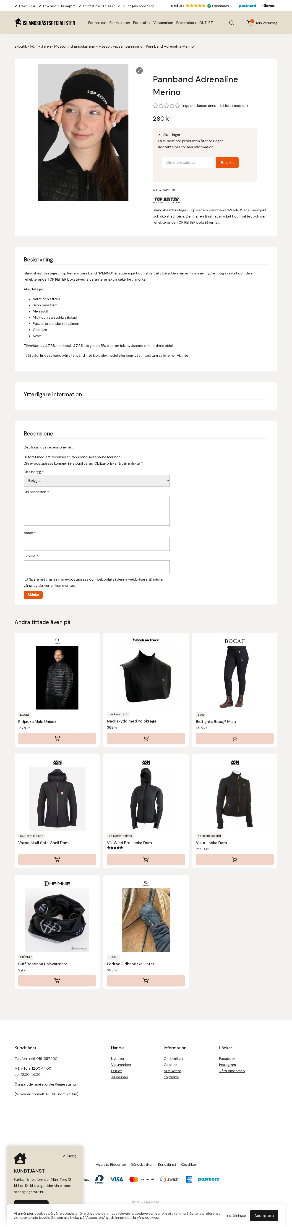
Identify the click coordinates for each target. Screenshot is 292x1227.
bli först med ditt (234, 105)
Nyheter (118, 1058)
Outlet (116, 1070)
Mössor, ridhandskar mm (74, 46)
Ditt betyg (34, 471)
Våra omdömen (232, 1070)
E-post (31, 556)
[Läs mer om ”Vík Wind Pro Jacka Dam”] (146, 859)
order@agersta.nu (60, 1084)
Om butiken (173, 1058)
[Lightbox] (139, 70)
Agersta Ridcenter (111, 1164)
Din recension (36, 491)
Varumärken (163, 22)
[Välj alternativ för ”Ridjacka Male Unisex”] (57, 738)
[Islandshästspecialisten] (45, 22)
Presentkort (186, 22)
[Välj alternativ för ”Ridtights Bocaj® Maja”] (235, 738)
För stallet (141, 22)
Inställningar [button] (236, 1216)
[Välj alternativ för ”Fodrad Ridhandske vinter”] (146, 980)
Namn (30, 532)
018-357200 (46, 1058)
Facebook (227, 1058)
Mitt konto (172, 1070)
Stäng (71, 1155)
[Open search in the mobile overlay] (231, 23)
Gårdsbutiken (142, 1164)
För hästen (97, 22)
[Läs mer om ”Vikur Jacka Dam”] (235, 859)
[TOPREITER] (166, 201)
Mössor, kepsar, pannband (121, 46)
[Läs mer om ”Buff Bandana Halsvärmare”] (57, 980)
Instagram (227, 1064)
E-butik (21, 46)
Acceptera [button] (264, 1215)
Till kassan (119, 1077)
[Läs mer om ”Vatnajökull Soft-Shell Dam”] (57, 859)
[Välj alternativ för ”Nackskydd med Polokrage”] (146, 738)
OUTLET (206, 22)
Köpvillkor (171, 1077)
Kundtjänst (167, 1164)
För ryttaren (120, 22)
